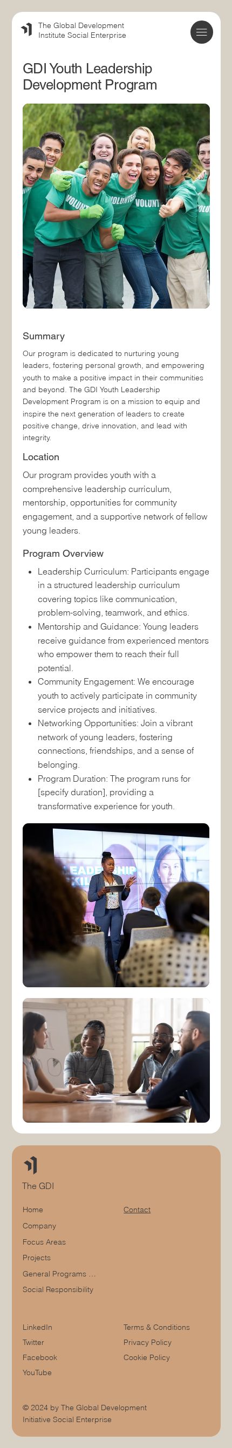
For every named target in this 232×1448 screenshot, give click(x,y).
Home (33, 1209)
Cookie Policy (147, 1357)
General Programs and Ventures (61, 1274)
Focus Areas (44, 1242)
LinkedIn (37, 1327)
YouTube (37, 1372)
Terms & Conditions (158, 1327)
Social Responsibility (58, 1289)
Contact (137, 1209)
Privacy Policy (148, 1342)
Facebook (40, 1357)
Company (39, 1226)
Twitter (33, 1342)
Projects (37, 1257)
